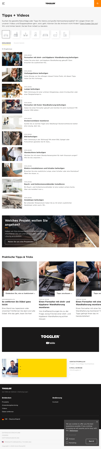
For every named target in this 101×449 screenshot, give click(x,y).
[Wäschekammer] (65, 34)
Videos (4, 408)
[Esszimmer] (26, 34)
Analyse (72, 439)
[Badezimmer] (55, 34)
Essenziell (72, 435)
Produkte (5, 402)
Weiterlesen (73, 430)
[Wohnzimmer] (6, 34)
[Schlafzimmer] (45, 34)
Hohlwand (6, 43)
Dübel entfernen (8, 411)
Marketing (72, 443)
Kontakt (55, 402)
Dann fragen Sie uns (88, 23)
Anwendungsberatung (10, 405)
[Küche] (16, 34)
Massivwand (19, 43)
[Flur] (35, 34)
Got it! (91, 441)
